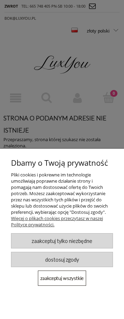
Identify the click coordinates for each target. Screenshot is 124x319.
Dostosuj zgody (62, 259)
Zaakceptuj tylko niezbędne (62, 241)
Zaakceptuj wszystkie (62, 278)
